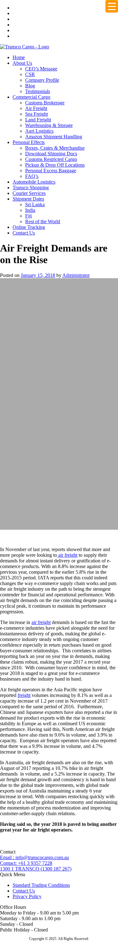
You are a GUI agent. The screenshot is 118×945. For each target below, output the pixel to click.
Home (19, 57)
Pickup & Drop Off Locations (55, 165)
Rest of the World (42, 221)
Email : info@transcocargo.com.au (34, 857)
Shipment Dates (28, 199)
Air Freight (36, 108)
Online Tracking (29, 227)
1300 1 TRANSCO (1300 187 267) (35, 868)
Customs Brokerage (45, 102)
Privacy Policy (27, 896)
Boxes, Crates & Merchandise (55, 148)
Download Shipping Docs (51, 153)
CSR (30, 74)
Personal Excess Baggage (50, 170)
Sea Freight (36, 114)
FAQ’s (31, 176)
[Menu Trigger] (111, 6)
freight (24, 695)
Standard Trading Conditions (41, 885)
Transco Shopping (31, 187)
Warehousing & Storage (49, 125)
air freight (67, 555)
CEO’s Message (41, 68)
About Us (22, 63)
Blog (30, 85)
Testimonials (37, 91)
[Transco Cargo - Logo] (24, 46)
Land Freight (38, 119)
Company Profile (42, 80)
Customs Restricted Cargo (51, 159)
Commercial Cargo (31, 97)
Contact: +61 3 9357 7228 (26, 863)
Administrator (76, 275)
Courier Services (29, 193)
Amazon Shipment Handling (53, 136)
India (30, 210)
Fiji (28, 215)
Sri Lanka (35, 204)
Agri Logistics (39, 131)
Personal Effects (29, 142)
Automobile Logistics (34, 182)
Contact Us (24, 232)
